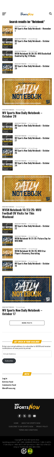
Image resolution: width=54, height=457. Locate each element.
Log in (4, 378)
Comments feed (9, 385)
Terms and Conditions (28, 430)
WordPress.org (8, 388)
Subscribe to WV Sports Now (21, 426)
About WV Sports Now (30, 423)
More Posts (27, 323)
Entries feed (7, 381)
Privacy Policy (42, 426)
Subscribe (9, 360)
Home (16, 423)
